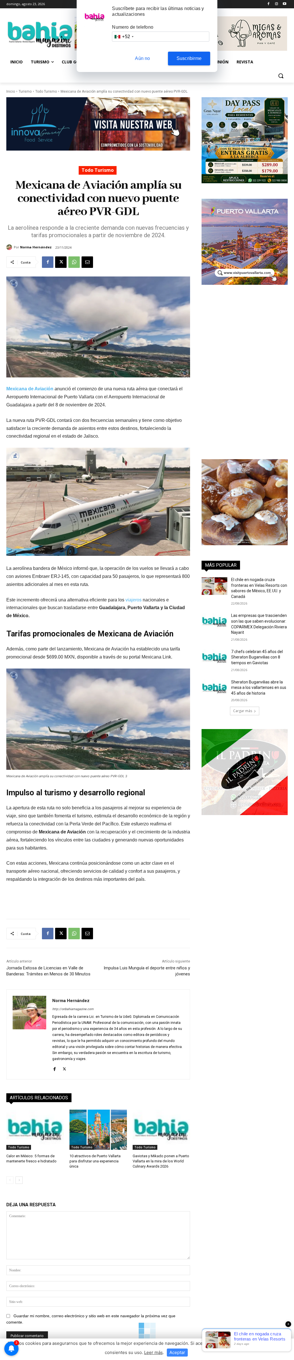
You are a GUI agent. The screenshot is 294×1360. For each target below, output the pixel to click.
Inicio (10, 91)
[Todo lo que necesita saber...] (40, 34)
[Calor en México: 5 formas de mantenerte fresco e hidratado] (35, 1130)
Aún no (142, 58)
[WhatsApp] (74, 262)
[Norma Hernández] (10, 247)
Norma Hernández (36, 247)
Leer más (153, 1352)
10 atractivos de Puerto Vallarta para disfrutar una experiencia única (95, 1161)
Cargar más (242, 710)
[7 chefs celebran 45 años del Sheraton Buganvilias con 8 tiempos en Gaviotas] (214, 658)
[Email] (87, 262)
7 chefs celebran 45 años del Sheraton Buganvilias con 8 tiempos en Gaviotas (257, 657)
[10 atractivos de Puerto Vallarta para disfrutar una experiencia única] (98, 1130)
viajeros (133, 599)
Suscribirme (189, 58)
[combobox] (123, 36)
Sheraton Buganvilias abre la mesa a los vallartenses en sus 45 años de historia (258, 687)
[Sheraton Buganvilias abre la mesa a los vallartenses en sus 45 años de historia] (214, 688)
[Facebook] (268, 4)
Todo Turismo (46, 91)
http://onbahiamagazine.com (73, 1009)
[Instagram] (276, 4)
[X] (61, 262)
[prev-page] (9, 1180)
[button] (281, 76)
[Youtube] (284, 4)
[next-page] (19, 1180)
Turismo (25, 91)
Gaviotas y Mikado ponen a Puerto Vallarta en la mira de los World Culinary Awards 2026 (161, 1161)
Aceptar (177, 1352)
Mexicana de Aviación (29, 388)
